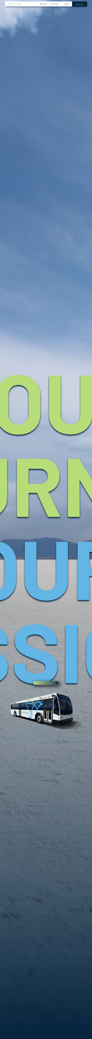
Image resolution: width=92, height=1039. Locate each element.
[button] (44, 4)
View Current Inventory (46, 683)
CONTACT (67, 4)
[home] (14, 4)
